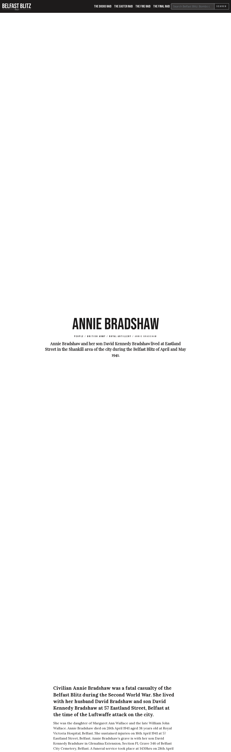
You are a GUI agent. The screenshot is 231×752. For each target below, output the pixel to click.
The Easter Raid (123, 6)
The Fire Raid (143, 6)
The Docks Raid (102, 6)
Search (221, 6)
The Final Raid (161, 6)
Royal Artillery (120, 336)
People (79, 336)
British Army (96, 336)
